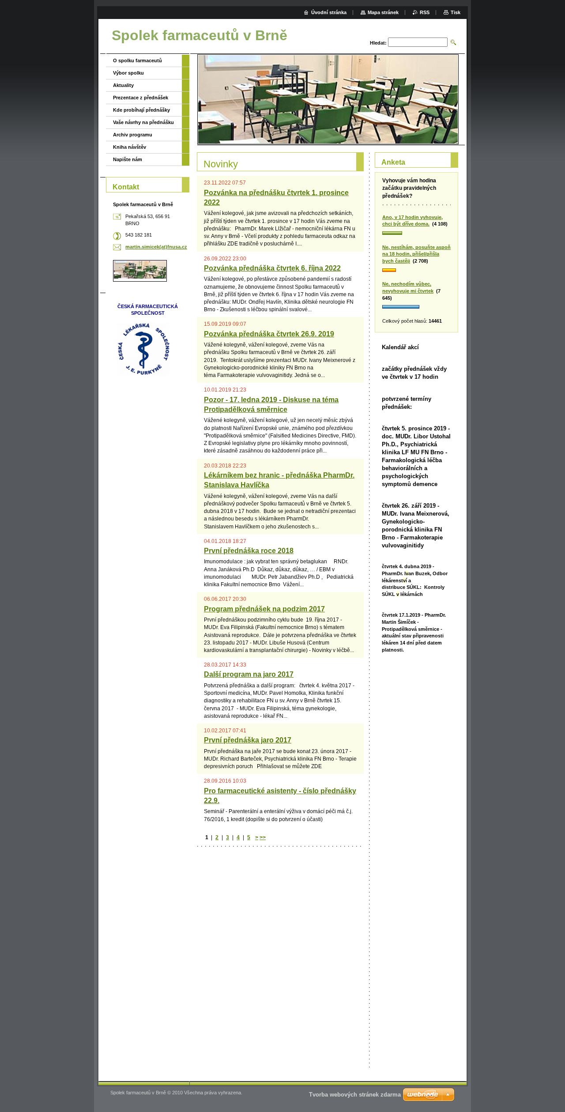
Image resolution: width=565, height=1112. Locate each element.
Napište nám (127, 159)
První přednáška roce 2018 (249, 550)
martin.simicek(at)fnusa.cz (156, 246)
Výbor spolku (128, 72)
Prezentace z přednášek (140, 97)
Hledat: (378, 42)
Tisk (455, 12)
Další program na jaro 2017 (249, 674)
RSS (424, 12)
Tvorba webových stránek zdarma (355, 1094)
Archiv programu (132, 134)
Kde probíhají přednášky (141, 110)
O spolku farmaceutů (137, 60)
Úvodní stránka (329, 12)
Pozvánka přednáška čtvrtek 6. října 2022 (272, 268)
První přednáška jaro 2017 (247, 740)
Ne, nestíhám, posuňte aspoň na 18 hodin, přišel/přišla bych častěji (416, 254)
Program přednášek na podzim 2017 (264, 609)
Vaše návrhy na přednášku (143, 122)
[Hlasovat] (416, 233)
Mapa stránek (383, 12)
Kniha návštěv (129, 147)
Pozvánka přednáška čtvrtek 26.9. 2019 (269, 334)
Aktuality (123, 85)
